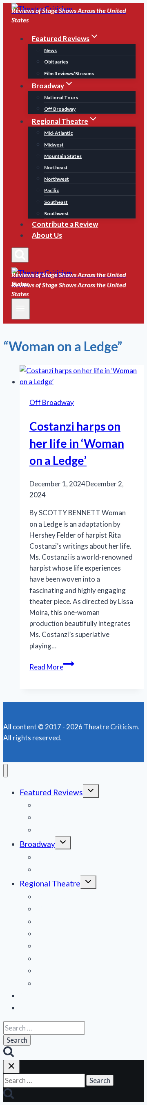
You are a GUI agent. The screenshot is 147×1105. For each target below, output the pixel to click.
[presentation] (82, 376)
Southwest (56, 213)
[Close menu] (5, 770)
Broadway (37, 844)
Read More (51, 667)
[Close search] (11, 1066)
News (50, 50)
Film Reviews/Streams (69, 73)
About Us (47, 235)
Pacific (51, 190)
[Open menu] (20, 308)
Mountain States (63, 156)
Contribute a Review (65, 224)
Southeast (56, 202)
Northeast (56, 167)
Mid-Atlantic (58, 133)
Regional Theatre (50, 883)
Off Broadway (60, 109)
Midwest (54, 145)
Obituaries (56, 62)
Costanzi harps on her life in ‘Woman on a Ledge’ (76, 443)
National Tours (61, 97)
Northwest (56, 179)
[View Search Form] (20, 255)
